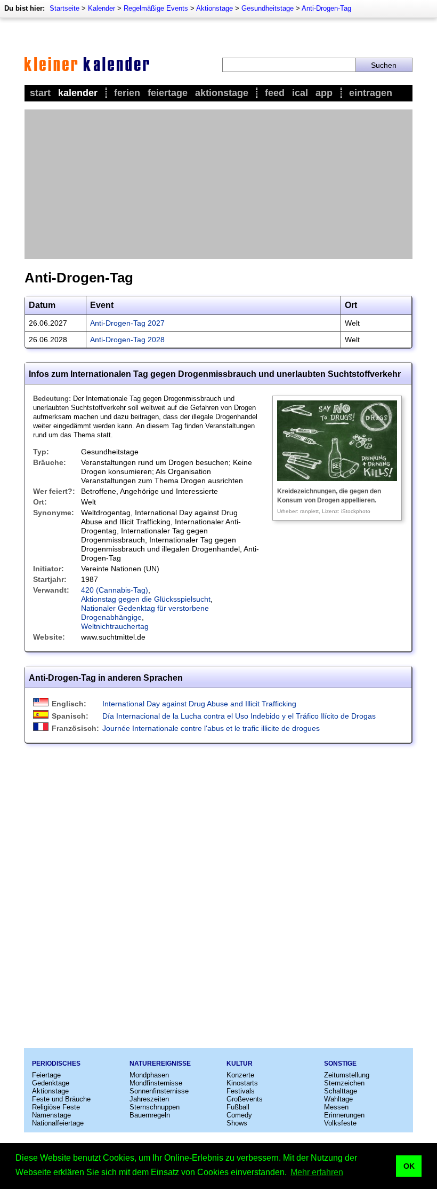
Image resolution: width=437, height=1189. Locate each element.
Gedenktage (50, 1083)
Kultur (239, 1063)
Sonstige (340, 1063)
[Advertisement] (218, 184)
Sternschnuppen (155, 1107)
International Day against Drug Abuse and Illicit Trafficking (199, 703)
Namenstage (51, 1115)
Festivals (240, 1091)
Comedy (239, 1115)
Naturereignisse (160, 1063)
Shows (236, 1123)
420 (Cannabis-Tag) (114, 590)
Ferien (127, 93)
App (324, 93)
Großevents (244, 1099)
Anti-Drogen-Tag (326, 8)
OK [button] (409, 1166)
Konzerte (240, 1075)
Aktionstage (214, 8)
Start (40, 93)
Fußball (237, 1107)
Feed (275, 93)
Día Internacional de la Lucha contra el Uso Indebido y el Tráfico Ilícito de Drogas (239, 716)
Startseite (64, 8)
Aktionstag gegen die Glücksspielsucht (146, 599)
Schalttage (340, 1091)
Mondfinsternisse (156, 1083)
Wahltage (338, 1099)
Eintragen (370, 93)
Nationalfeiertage (58, 1123)
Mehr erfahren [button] (316, 1172)
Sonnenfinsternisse (159, 1091)
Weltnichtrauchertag (115, 626)
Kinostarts (242, 1083)
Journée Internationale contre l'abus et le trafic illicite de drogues (211, 728)
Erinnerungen (344, 1115)
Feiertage (168, 93)
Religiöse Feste (56, 1107)
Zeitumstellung (346, 1075)
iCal (300, 93)
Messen (336, 1107)
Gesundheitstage (267, 8)
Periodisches (56, 1063)
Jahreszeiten (149, 1099)
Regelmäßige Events (156, 8)
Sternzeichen (344, 1083)
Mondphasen (149, 1075)
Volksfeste (340, 1123)
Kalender (101, 8)
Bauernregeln (150, 1115)
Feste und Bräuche (61, 1099)
